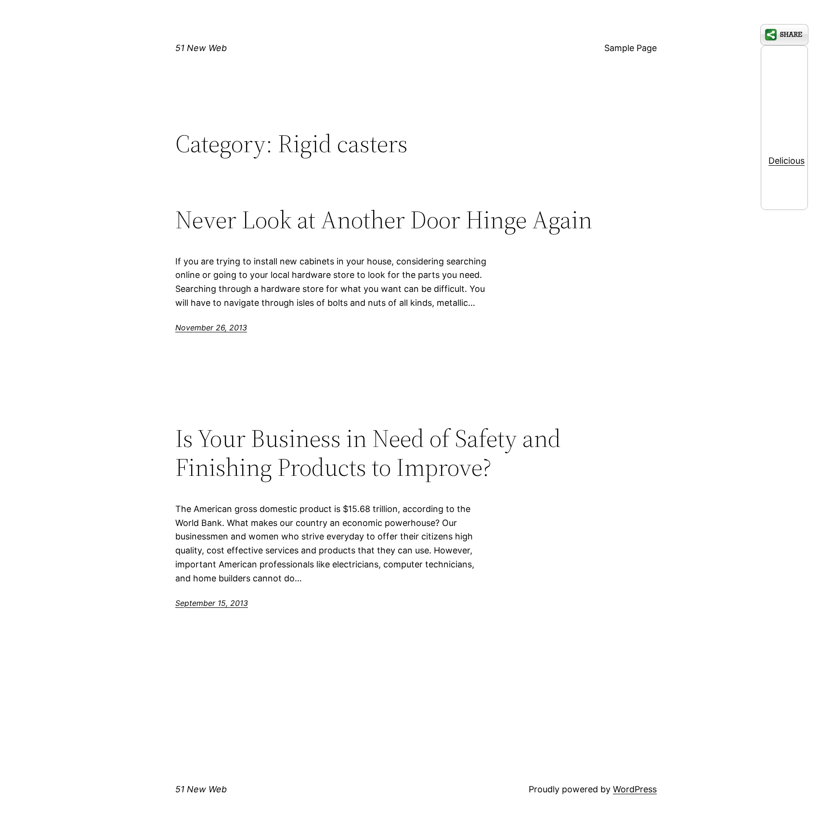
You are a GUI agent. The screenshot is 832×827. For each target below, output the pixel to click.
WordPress (635, 789)
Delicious (786, 161)
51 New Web (201, 48)
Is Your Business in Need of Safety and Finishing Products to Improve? (368, 453)
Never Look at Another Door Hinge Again (383, 219)
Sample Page (630, 48)
